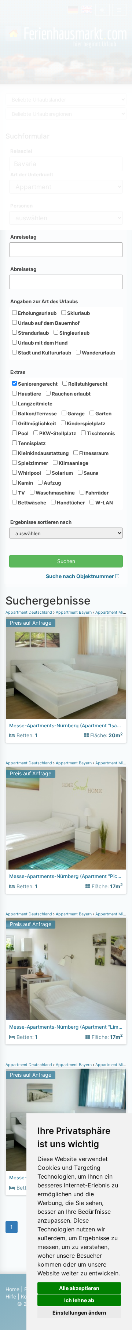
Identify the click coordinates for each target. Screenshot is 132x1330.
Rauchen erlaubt (71, 394)
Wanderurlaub (98, 353)
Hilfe (11, 1296)
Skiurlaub (78, 313)
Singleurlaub (73, 333)
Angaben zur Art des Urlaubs (44, 301)
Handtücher (70, 503)
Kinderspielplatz (86, 423)
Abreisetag (23, 269)
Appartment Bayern (74, 612)
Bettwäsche (31, 503)
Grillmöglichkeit (36, 423)
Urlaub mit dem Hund (42, 343)
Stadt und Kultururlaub (44, 353)
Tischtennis (100, 433)
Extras (17, 372)
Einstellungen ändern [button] (79, 1312)
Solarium (62, 473)
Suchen (66, 561)
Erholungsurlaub (36, 313)
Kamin (25, 483)
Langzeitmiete (34, 404)
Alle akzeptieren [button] (79, 1288)
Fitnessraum (93, 453)
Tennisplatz (31, 443)
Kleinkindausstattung (43, 453)
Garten (102, 413)
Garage (75, 413)
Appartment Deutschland (29, 612)
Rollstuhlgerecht (87, 384)
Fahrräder (96, 493)
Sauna (90, 473)
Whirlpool (29, 473)
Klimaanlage (73, 463)
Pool (23, 433)
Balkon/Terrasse (37, 413)
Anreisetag (23, 237)
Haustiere (29, 394)
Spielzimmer (32, 463)
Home (12, 1289)
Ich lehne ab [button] (79, 1300)
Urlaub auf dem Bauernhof (48, 323)
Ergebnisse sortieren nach (41, 522)
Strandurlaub (33, 333)
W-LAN (103, 503)
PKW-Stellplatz (57, 433)
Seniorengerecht (37, 384)
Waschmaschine (54, 493)
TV (21, 493)
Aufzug (52, 483)
